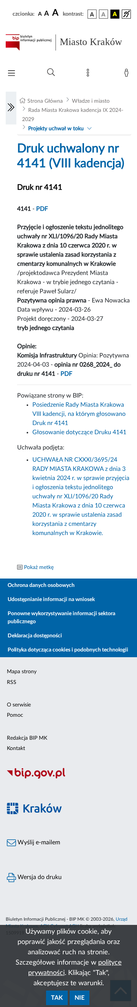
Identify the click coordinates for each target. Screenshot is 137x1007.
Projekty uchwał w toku (56, 128)
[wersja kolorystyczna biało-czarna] (103, 14)
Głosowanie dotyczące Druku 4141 (79, 432)
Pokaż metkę (39, 567)
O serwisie (19, 705)
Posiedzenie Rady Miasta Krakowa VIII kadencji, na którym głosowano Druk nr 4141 (79, 414)
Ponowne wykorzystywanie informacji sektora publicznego (61, 617)
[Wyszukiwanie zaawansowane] (51, 72)
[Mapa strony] (89, 74)
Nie (79, 998)
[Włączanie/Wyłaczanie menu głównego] (11, 74)
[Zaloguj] (127, 74)
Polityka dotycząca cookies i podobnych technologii (68, 650)
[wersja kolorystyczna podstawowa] (92, 14)
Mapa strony (22, 671)
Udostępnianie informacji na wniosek (51, 599)
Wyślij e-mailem (38, 842)
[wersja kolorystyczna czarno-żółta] (115, 14)
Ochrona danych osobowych (41, 585)
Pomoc (15, 715)
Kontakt (16, 748)
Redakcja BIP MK (27, 738)
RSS (11, 682)
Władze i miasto (91, 101)
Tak (57, 998)
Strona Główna (45, 101)
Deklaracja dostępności (35, 635)
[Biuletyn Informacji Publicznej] (68, 777)
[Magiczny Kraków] (68, 812)
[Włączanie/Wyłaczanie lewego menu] (11, 108)
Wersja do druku (39, 877)
